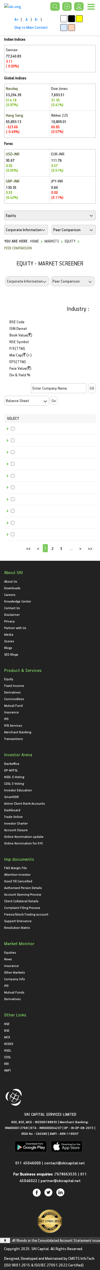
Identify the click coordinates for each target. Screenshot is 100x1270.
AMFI (7, 1070)
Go (54, 400)
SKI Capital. (40, 1248)
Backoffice (11, 763)
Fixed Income (14, 685)
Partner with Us (15, 627)
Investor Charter (16, 823)
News (8, 959)
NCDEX (8, 1043)
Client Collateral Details (21, 901)
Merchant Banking (17, 732)
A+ (16, 19)
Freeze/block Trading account (26, 914)
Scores (9, 641)
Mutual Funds (14, 992)
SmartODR (11, 796)
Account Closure (16, 830)
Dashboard (12, 810)
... (71, 548)
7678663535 (66, 1174)
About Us (10, 581)
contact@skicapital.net (64, 1162)
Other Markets (14, 972)
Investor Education (18, 790)
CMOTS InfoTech (81, 1258)
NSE (6, 1023)
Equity (70, 241)
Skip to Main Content (31, 27)
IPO (6, 718)
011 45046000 (28, 1162)
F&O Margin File (15, 867)
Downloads (12, 588)
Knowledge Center (17, 601)
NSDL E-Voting (14, 776)
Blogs (8, 647)
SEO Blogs (11, 654)
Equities (10, 952)
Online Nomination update (24, 836)
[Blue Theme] (63, 27)
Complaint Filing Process (22, 907)
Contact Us (12, 608)
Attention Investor (17, 874)
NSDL (7, 1050)
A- (36, 19)
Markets (51, 241)
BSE (6, 1030)
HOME (34, 241)
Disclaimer (12, 614)
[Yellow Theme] (79, 18)
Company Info (14, 979)
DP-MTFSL (11, 770)
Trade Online (13, 816)
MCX (7, 1037)
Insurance (11, 712)
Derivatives (12, 692)
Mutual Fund (13, 705)
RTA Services (13, 725)
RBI (6, 1063)
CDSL (7, 1057)
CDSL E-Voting (14, 783)
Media (8, 634)
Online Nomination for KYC (23, 843)
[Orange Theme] (71, 27)
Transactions (13, 738)
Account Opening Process (22, 894)
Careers (9, 594)
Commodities (14, 699)
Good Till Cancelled (18, 881)
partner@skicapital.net (61, 1180)
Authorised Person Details (23, 887)
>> (90, 548)
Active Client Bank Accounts (24, 803)
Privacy (9, 621)
